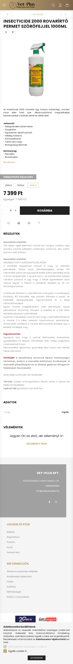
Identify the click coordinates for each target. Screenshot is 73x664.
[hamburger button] (4, 5)
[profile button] (60, 5)
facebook (49, 502)
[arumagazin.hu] (47, 619)
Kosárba (44, 210)
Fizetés (10, 581)
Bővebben (9, 162)
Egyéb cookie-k (17, 651)
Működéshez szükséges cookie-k (27, 646)
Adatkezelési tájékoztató (19, 576)
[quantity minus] (6, 210)
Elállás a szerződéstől (18, 597)
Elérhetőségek (14, 592)
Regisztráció (13, 537)
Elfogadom (37, 657)
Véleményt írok (36, 443)
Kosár (10, 547)
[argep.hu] (25, 619)
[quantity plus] (15, 210)
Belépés (11, 532)
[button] (8, 223)
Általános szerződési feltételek (22, 571)
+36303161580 (52, 485)
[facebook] (5, 32)
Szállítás (11, 587)
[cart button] (67, 5)
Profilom (11, 542)
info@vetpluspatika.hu (47, 490)
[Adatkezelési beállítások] (56, 502)
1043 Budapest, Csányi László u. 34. (41, 480)
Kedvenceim (13, 552)
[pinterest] (12, 32)
